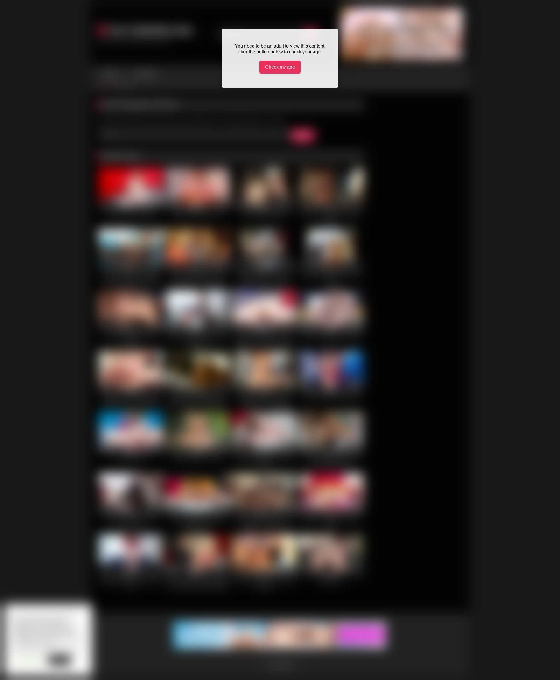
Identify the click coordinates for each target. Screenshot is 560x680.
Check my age (280, 66)
